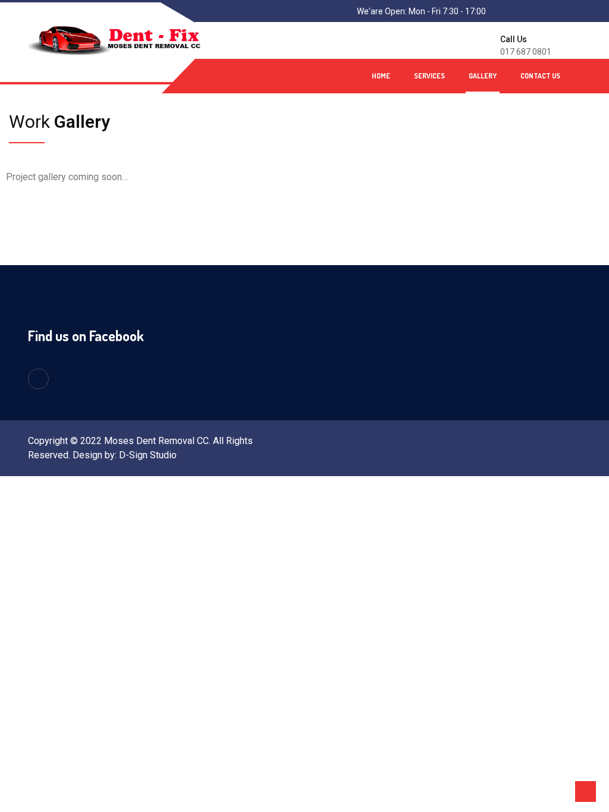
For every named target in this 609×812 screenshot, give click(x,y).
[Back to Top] (585, 791)
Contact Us (540, 75)
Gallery (483, 75)
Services (429, 75)
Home (381, 75)
